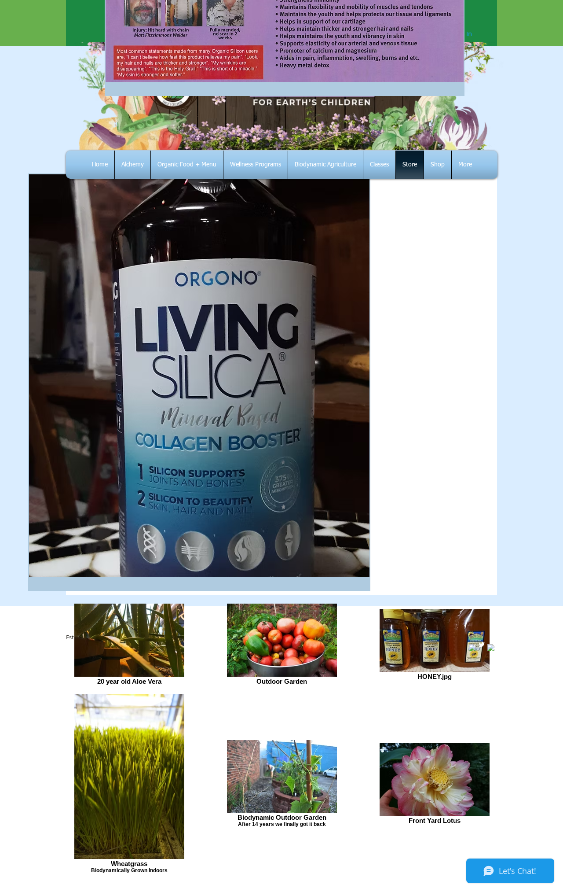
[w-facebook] (472, 647)
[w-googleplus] (490, 647)
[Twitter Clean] (481, 644)
